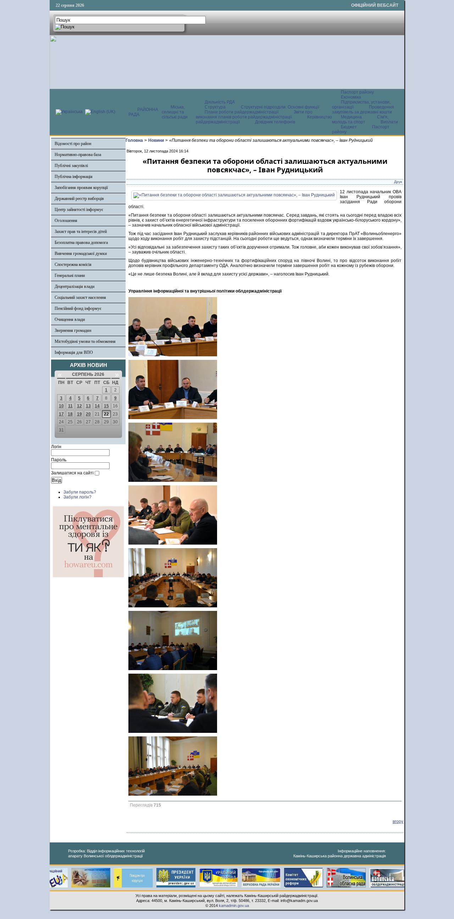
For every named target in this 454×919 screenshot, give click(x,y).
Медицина (352, 117)
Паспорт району (357, 92)
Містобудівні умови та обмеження (85, 341)
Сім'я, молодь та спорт (360, 119)
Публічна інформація (74, 176)
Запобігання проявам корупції (81, 187)
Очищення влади (70, 319)
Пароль (58, 459)
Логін (56, 446)
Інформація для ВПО (74, 352)
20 (88, 414)
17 (61, 414)
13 (88, 405)
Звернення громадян (73, 330)
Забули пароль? (79, 492)
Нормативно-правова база (78, 154)
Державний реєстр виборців (79, 198)
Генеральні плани (70, 275)
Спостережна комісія (73, 264)
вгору (398, 821)
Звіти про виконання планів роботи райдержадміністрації (254, 114)
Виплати (389, 121)
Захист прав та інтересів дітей (81, 231)
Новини (156, 140)
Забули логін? (77, 497)
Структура (215, 107)
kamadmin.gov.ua (234, 905)
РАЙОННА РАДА (143, 112)
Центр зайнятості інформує (79, 209)
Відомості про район (73, 143)
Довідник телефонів (275, 121)
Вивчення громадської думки (81, 253)
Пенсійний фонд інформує (78, 308)
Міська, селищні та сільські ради (175, 112)
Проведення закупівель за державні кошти (363, 110)
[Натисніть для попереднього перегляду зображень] (234, 195)
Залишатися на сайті (72, 472)
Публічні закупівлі (71, 165)
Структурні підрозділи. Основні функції (280, 107)
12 (79, 405)
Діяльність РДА (220, 102)
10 (61, 405)
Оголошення (66, 220)
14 (97, 405)
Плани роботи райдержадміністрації (241, 112)
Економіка (351, 97)
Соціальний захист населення (80, 297)
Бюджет (349, 126)
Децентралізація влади (74, 286)
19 (79, 414)
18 (70, 414)
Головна (134, 140)
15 (106, 405)
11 (70, 405)
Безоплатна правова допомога (81, 242)
